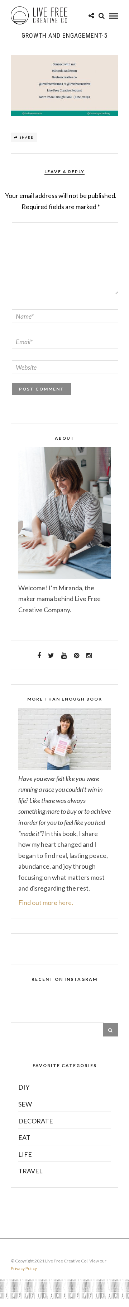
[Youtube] (64, 655)
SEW (25, 1104)
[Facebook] (39, 655)
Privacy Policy (24, 1268)
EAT (24, 1137)
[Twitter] (51, 655)
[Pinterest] (76, 655)
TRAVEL (30, 1171)
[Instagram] (89, 655)
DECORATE (35, 1121)
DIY (23, 1087)
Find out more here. (45, 902)
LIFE (25, 1154)
